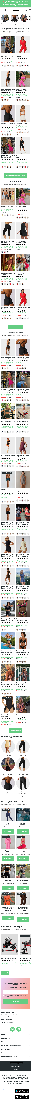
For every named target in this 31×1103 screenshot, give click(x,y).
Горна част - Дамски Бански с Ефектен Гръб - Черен (23, 651)
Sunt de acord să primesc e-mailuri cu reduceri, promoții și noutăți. (16, 996)
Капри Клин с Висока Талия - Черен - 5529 (7, 207)
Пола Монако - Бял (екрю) (21, 124)
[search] (5, 10)
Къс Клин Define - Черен (8, 455)
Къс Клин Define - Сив (22, 421)
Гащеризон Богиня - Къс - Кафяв (8, 273)
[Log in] (26, 10)
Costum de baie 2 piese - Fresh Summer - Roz (22, 619)
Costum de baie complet (22, 714)
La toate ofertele (15, 730)
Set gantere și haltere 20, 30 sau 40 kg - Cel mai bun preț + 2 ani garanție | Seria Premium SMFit (9, 957)
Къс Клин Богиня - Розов (21, 207)
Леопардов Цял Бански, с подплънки (22, 683)
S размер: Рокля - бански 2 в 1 (6, 715)
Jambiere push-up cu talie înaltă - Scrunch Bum (7, 55)
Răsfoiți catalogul (2, 10)
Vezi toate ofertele (15, 327)
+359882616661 (10, 1022)
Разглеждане (8, 831)
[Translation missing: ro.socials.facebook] (18, 1029)
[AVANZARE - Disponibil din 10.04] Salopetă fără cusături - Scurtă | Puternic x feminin (22, 523)
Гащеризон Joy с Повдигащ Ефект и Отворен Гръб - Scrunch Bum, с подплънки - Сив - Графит (23, 490)
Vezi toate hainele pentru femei (15, 175)
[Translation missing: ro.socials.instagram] (12, 1029)
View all (5, 973)
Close (29, 3)
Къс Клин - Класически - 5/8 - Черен (8, 241)
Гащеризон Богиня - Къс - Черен (23, 156)
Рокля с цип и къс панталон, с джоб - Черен (21, 241)
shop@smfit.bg (8, 1019)
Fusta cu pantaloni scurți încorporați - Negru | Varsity (8, 90)
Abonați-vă (15, 1001)
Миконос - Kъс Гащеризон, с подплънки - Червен (21, 273)
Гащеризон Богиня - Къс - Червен (23, 55)
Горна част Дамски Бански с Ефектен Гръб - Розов (8, 683)
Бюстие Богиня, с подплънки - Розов (21, 90)
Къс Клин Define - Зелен (7, 421)
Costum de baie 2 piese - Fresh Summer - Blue (7, 651)
